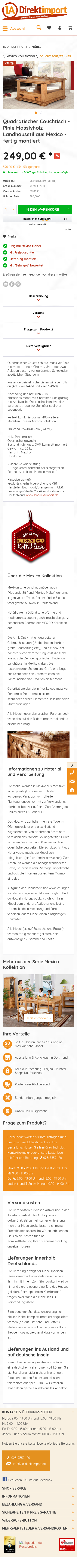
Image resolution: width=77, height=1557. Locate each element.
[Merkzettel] (49, 27)
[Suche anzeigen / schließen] (38, 27)
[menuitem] (13, 28)
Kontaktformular (18, 1153)
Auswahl (17, 28)
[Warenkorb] (70, 27)
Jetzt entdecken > (38, 1018)
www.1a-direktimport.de (42, 495)
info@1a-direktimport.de (29, 1464)
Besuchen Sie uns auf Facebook (30, 1480)
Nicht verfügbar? (38, 346)
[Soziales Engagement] (67, 1544)
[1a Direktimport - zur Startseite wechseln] (35, 11)
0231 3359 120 (52, 1158)
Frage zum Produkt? (38, 329)
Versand (38, 313)
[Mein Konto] (59, 27)
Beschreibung (38, 296)
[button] (37, 221)
